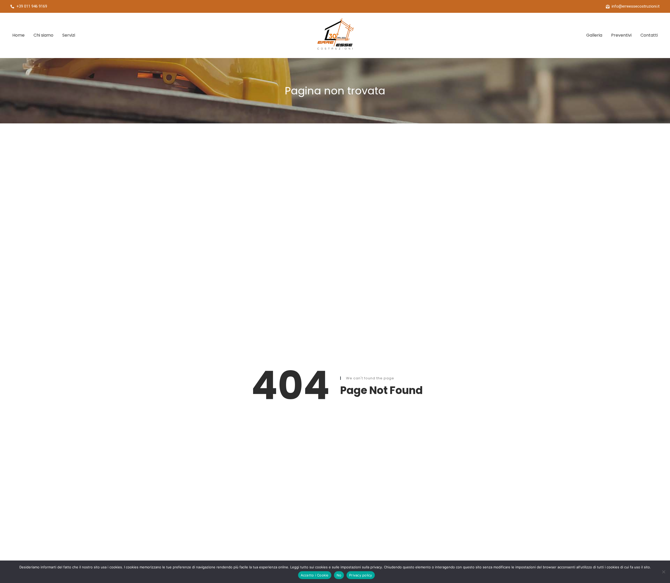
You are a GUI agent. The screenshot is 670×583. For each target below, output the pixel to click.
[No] (663, 571)
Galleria (594, 35)
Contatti (649, 35)
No (339, 575)
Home (18, 35)
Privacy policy (360, 575)
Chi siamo (43, 35)
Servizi (68, 35)
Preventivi (621, 35)
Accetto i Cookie (315, 575)
